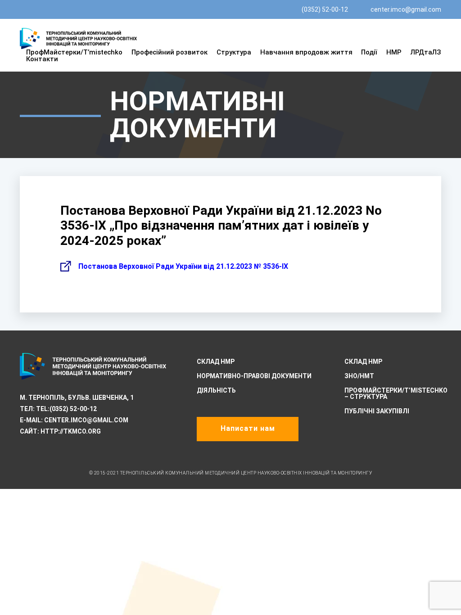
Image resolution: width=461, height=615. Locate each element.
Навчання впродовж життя (306, 52)
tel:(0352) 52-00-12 (66, 408)
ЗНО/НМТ (359, 376)
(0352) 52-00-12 (325, 9)
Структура (234, 52)
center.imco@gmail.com (406, 9)
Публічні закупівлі (376, 411)
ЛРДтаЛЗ (426, 52)
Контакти (42, 59)
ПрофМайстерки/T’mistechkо (74, 52)
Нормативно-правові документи (254, 376)
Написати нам (248, 428)
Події (369, 52)
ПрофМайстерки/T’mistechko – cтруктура (395, 393)
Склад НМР (216, 361)
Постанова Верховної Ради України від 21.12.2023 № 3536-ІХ (183, 266)
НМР (394, 52)
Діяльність (216, 390)
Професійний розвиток (169, 52)
